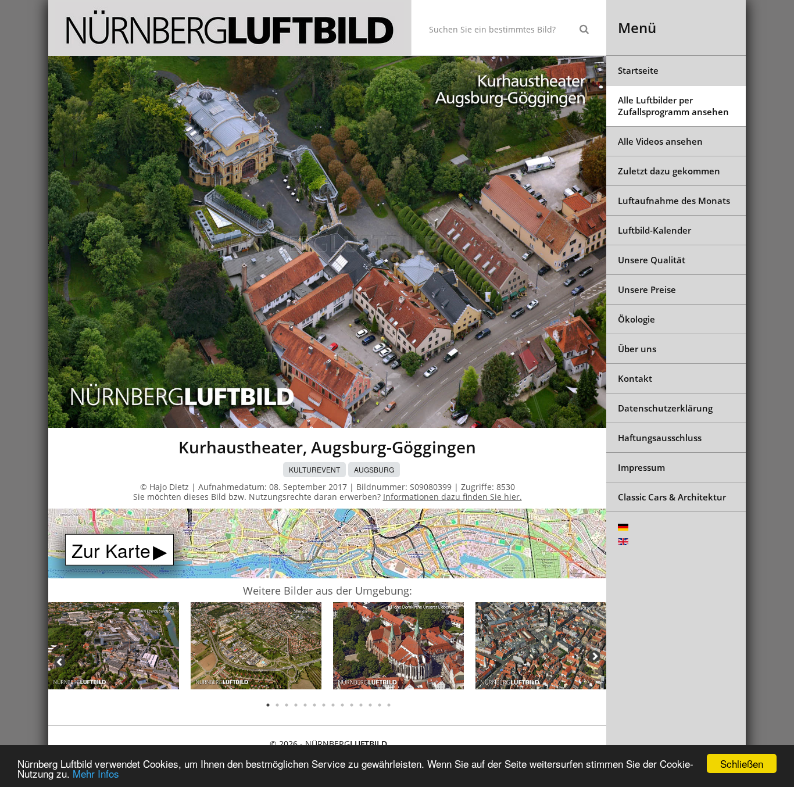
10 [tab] (351, 705)
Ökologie (636, 319)
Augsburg (374, 469)
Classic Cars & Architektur (672, 497)
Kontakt (635, 378)
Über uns (637, 349)
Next (594, 656)
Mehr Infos (96, 773)
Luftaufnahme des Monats (674, 200)
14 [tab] (389, 705)
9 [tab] (342, 705)
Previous (60, 662)
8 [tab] (333, 705)
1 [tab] (268, 705)
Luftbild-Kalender (654, 230)
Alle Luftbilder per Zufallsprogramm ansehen (673, 105)
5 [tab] (305, 705)
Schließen (741, 763)
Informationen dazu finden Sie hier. (452, 496)
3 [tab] (286, 705)
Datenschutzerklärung (665, 408)
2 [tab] (277, 705)
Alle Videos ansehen (660, 141)
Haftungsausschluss (660, 437)
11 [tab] (361, 705)
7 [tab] (324, 705)
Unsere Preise (647, 289)
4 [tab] (296, 705)
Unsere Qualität (651, 260)
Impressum (641, 467)
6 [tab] (314, 705)
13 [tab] (379, 705)
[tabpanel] (113, 647)
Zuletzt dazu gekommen (669, 171)
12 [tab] (370, 705)
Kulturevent (314, 469)
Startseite (638, 70)
